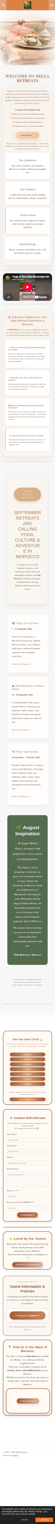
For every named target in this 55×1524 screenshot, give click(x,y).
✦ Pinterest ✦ (27, 1079)
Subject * (10, 1157)
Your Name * (12, 1134)
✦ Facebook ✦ (27, 1074)
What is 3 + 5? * (13, 1190)
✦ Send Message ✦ (27, 1215)
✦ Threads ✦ (27, 1084)
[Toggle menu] (52, 5)
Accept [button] (44, 1520)
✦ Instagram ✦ (27, 1054)
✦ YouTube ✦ (27, 1064)
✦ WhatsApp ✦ (27, 1059)
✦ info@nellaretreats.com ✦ (27, 1099)
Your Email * (12, 1145)
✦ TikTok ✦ (27, 1069)
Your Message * (13, 1168)
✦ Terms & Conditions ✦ (27, 1315)
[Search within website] (3, 5)
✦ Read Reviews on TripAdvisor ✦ (27, 1264)
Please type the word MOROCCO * (21, 1202)
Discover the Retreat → (21, 664)
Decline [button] (25, 1520)
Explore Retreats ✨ (27, 135)
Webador (15, 1455)
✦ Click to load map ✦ (28, 1401)
